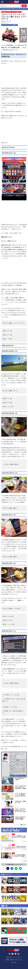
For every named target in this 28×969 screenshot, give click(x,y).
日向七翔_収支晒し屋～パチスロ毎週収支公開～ (13, 11)
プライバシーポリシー (17, 957)
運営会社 (12, 959)
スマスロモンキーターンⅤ (7, 840)
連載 (2, 11)
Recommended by (17, 824)
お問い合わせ (9, 957)
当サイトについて (18, 959)
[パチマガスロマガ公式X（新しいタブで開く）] (9, 954)
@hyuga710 (14, 758)
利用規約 (7, 959)
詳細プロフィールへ (18, 775)
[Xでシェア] (7, 868)
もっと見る (24, 860)
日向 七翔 (8, 21)
